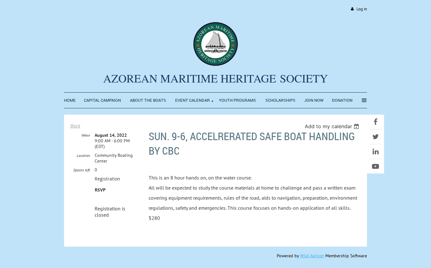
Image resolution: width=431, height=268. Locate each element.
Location (83, 155)
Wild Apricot (312, 256)
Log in (362, 9)
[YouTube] (375, 166)
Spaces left (81, 170)
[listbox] (333, 126)
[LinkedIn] (375, 151)
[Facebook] (375, 122)
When (85, 135)
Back (75, 126)
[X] (375, 136)
